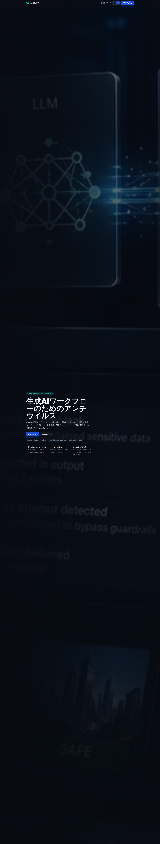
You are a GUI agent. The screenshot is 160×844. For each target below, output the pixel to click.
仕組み (103, 3)
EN (114, 3)
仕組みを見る (46, 434)
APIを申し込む (127, 3)
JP (118, 3)
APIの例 (108, 3)
